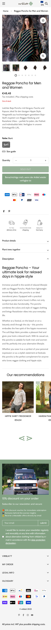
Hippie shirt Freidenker (18, 416)
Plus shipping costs (24, 96)
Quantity (6, 160)
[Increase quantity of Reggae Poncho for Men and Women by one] (45, 160)
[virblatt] (25, 3)
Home (5, 11)
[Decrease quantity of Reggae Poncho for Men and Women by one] (16, 160)
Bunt (6, 144)
